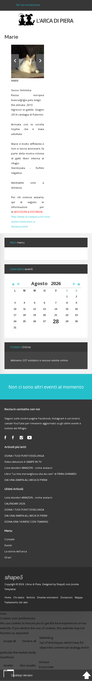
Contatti (9, 539)
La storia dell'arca (15, 551)
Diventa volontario (47, 597)
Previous (15, 60)
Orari (7, 557)
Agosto (41, 283)
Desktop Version (22, 675)
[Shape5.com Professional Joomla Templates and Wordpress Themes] (13, 578)
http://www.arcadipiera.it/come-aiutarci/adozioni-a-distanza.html (31, 221)
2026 (56, 283)
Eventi (8, 545)
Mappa (79, 597)
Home (7, 597)
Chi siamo (18, 597)
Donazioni (67, 597)
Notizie (31, 597)
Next (40, 60)
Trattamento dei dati (16, 602)
